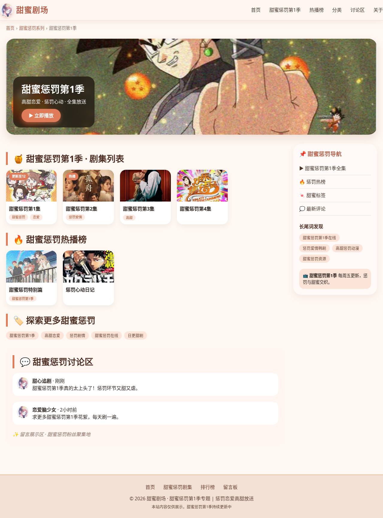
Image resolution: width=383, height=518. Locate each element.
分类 (337, 10)
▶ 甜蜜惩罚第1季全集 (322, 168)
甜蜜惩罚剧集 (177, 487)
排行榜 (207, 487)
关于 (378, 10)
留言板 (230, 487)
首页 (256, 10)
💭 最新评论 (312, 208)
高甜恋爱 (52, 335)
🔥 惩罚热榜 (312, 181)
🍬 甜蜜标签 (312, 195)
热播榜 (316, 10)
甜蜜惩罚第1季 (285, 10)
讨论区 (357, 10)
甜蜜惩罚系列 (31, 28)
